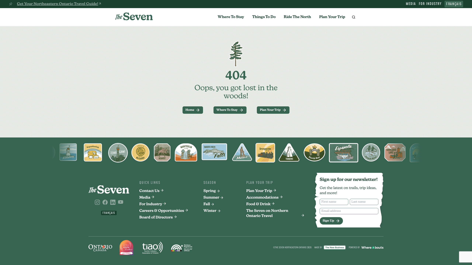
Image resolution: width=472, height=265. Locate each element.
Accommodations (262, 197)
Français (454, 4)
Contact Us (149, 191)
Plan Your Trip (332, 17)
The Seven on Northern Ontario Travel (267, 213)
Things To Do (264, 17)
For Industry (430, 4)
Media (411, 4)
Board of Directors (156, 217)
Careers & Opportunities (161, 211)
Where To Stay (231, 17)
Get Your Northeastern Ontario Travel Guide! (57, 4)
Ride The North (297, 17)
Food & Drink (258, 204)
